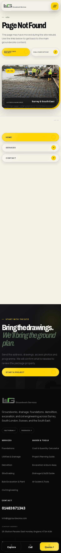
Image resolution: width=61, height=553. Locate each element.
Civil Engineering (10, 490)
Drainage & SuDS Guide (43, 473)
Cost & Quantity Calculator (45, 448)
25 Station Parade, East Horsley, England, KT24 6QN (27, 531)
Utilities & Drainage (11, 456)
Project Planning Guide (43, 456)
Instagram (9, 430)
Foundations (8, 448)
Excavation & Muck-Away (44, 465)
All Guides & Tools (40, 481)
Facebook (26, 430)
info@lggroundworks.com (14, 518)
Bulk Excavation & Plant (13, 481)
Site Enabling (8, 473)
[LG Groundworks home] (15, 6)
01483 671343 (13, 508)
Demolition (7, 465)
